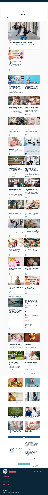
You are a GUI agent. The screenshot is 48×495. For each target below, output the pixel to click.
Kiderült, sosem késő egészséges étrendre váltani (31, 250)
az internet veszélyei (28, 209)
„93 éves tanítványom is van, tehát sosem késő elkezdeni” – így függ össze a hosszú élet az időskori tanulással (15, 169)
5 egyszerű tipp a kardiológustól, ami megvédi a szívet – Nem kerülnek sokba (15, 129)
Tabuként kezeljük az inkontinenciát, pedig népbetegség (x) (13, 363)
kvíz (25, 146)
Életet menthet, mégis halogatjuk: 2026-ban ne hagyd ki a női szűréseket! (32, 129)
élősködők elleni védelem (14, 3)
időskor (10, 209)
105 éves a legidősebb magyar (31, 230)
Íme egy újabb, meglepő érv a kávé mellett (31, 269)
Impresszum (21, 471)
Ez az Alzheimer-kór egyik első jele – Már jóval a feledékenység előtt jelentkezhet (16, 108)
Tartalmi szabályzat (39, 471)
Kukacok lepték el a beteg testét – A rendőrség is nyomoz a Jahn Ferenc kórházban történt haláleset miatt (16, 311)
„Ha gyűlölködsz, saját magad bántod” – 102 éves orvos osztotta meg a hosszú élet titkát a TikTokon (15, 191)
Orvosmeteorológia (4, 3)
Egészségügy (27, 320)
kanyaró (26, 298)
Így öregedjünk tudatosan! (31, 362)
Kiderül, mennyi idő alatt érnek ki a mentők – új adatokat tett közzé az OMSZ (32, 323)
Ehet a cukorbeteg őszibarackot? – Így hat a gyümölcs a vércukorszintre (31, 313)
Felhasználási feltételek (28, 471)
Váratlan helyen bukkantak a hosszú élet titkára (15, 250)
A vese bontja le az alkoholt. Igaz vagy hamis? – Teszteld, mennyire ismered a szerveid (31, 87)
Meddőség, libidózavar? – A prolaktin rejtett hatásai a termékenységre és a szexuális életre (32, 402)
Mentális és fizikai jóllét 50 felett (20, 43)
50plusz (10, 40)
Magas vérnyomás (37, 3)
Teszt (26, 84)
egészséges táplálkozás (29, 247)
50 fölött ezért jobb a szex (14, 344)
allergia (30, 3)
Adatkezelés (33, 471)
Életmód (24, 11)
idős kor (26, 228)
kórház (10, 307)
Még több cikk (36, 331)
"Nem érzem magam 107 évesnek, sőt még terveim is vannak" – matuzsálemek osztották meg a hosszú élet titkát (31, 169)
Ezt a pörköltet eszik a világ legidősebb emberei (31, 190)
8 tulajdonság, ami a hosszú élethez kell (15, 269)
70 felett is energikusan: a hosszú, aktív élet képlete (14, 148)
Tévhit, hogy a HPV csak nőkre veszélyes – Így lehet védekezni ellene (15, 431)
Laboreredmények (6, 476)
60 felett (10, 285)
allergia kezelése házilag (23, 3)
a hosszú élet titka (28, 165)
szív (9, 126)
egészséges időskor (12, 146)
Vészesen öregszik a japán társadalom (14, 211)
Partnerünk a (32, 466)
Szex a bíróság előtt (29, 344)
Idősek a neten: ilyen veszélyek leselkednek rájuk (32, 211)
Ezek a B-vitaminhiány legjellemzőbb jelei (15, 62)
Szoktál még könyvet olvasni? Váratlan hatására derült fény (31, 108)
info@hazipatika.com (16, 492)
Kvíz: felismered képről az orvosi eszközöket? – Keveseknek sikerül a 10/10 (31, 149)
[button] (24, 476)
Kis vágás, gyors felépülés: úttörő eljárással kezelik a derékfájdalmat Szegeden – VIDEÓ (15, 88)
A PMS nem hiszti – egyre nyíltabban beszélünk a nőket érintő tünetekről (15, 402)
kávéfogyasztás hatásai (29, 266)
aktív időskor (11, 165)
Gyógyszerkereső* (6, 481)
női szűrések (27, 126)
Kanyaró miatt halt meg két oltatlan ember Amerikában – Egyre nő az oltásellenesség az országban (32, 302)
